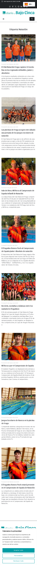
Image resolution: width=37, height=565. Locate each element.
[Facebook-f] (13, 6)
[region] (18, 546)
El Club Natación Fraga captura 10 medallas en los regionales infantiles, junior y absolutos (17, 70)
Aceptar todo (18, 550)
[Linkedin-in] (21, 6)
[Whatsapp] (10, 6)
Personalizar (18, 556)
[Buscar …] (32, 19)
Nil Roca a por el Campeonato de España (17, 365)
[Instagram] (18, 6)
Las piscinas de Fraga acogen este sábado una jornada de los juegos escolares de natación (18, 132)
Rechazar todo (19, 561)
